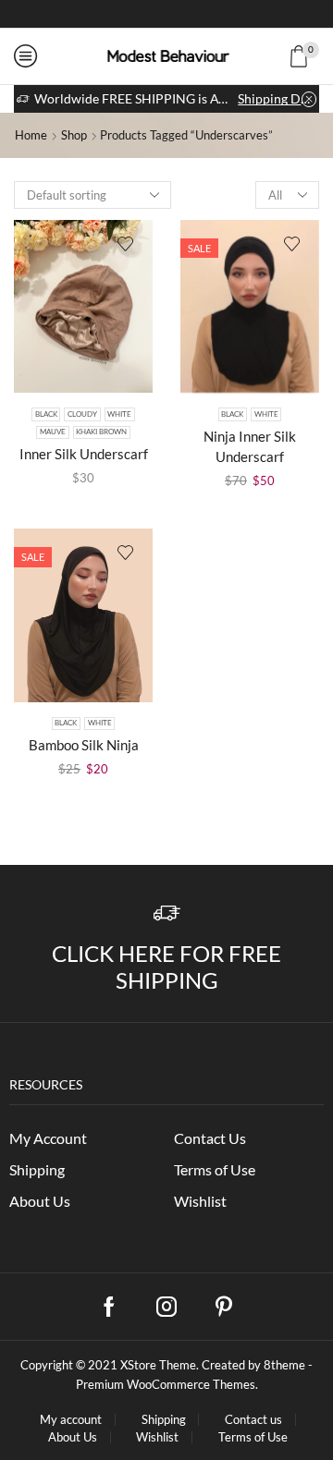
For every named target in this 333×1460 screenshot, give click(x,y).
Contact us (253, 1420)
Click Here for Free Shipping (166, 966)
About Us (39, 1201)
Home (31, 135)
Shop (74, 135)
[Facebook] (135, 13)
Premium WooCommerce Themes (165, 1384)
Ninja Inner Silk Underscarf (250, 446)
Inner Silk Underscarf (83, 453)
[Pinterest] (224, 1306)
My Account (48, 1138)
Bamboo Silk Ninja (84, 744)
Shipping (37, 1169)
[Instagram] (166, 13)
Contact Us (210, 1138)
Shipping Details (277, 98)
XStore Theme (158, 1364)
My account (71, 1420)
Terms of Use (214, 1169)
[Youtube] (197, 13)
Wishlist (200, 1201)
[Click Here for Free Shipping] (167, 913)
